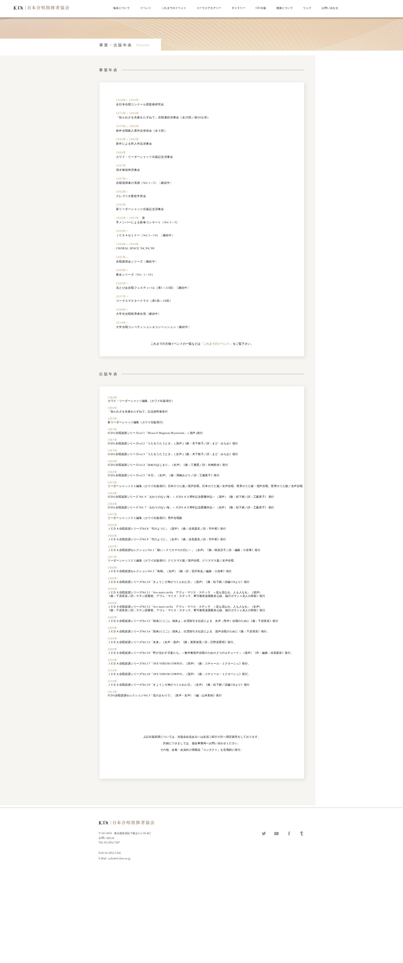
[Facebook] (289, 833)
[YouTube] (276, 833)
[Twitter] (264, 833)
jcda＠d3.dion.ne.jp (120, 858)
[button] (121, 8)
